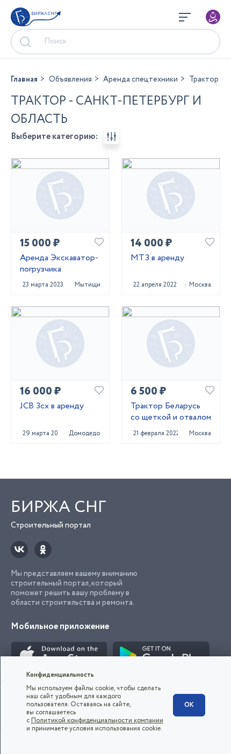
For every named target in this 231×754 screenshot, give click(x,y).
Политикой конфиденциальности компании (97, 720)
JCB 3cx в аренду (52, 406)
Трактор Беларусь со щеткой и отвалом (171, 412)
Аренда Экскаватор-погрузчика (59, 264)
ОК (189, 704)
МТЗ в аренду (157, 258)
